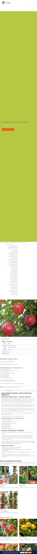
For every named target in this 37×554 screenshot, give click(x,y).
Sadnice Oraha (13, 283)
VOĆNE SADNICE (6, 242)
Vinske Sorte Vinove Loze (11, 249)
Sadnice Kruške (13, 273)
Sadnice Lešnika (13, 276)
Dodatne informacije (5, 338)
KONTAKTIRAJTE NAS (8, 129)
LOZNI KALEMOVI (12, 246)
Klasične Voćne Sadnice (14, 242)
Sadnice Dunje (13, 268)
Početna (1, 242)
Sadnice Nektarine (12, 281)
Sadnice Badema (13, 265)
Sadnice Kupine (13, 275)
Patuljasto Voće (13, 292)
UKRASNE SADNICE (12, 259)
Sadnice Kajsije (13, 271)
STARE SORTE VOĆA (12, 256)
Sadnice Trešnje (13, 287)
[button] (35, 301)
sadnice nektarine (10, 387)
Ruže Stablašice (13, 251)
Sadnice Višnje (13, 289)
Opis (2, 390)
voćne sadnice (16, 387)
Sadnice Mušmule (13, 279)
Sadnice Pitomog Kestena (11, 284)
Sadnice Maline (13, 278)
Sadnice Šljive (13, 286)
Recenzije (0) (8, 390)
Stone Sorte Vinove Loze (11, 247)
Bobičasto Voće (13, 262)
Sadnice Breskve (13, 266)
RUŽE (15, 250)
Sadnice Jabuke (13, 270)
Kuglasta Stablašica (12, 253)
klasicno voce (5, 387)
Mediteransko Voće (12, 291)
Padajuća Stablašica (12, 254)
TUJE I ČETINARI (13, 257)
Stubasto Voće (13, 294)
